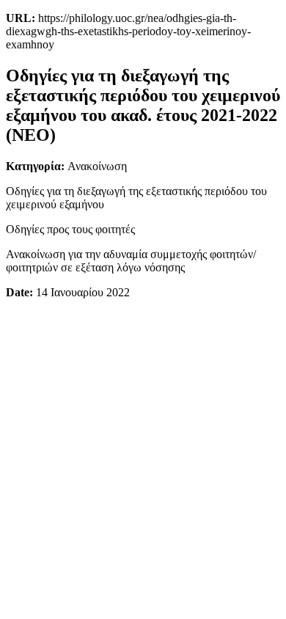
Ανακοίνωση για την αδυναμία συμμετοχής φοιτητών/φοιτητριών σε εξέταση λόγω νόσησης (131, 261)
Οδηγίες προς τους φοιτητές (70, 229)
